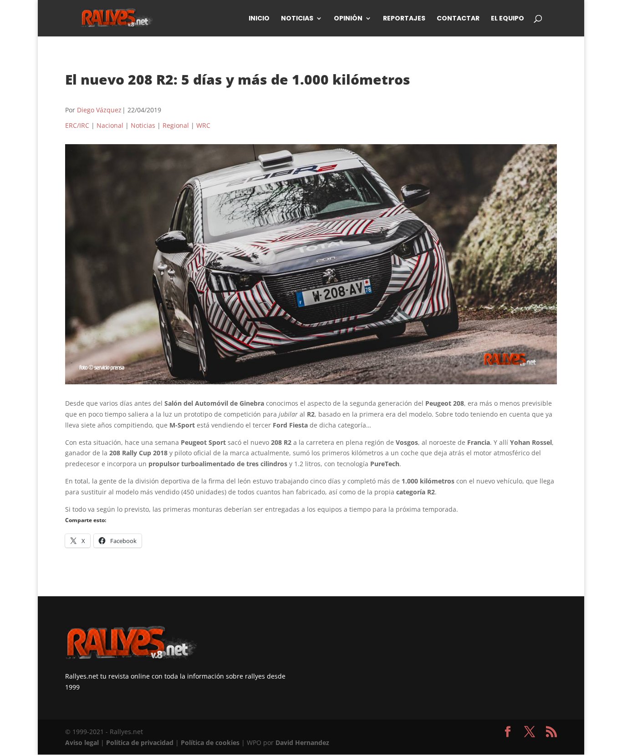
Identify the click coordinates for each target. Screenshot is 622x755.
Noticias (297, 19)
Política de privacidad (139, 742)
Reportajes (404, 19)
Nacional (110, 125)
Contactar (458, 19)
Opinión (348, 19)
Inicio (259, 19)
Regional (176, 125)
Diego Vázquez (99, 110)
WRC (203, 125)
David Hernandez (302, 742)
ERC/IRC (77, 125)
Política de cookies (210, 742)
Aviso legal (82, 742)
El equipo (507, 19)
